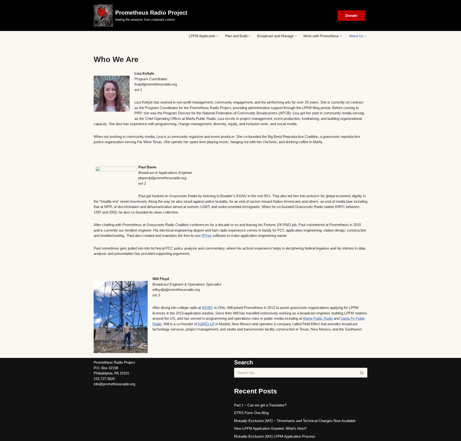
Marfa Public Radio (318, 318)
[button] (217, 36)
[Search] (362, 373)
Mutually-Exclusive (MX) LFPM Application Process (274, 436)
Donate (351, 15)
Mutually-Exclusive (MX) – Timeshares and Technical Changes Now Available (295, 421)
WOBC (207, 308)
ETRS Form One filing (251, 413)
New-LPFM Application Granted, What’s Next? (270, 428)
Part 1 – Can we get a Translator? (260, 405)
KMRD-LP (206, 324)
